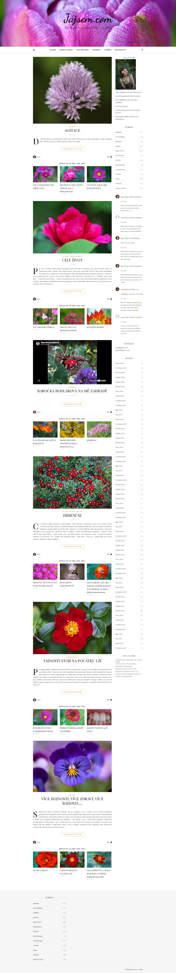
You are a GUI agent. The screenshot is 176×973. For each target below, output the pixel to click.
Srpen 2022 (120, 587)
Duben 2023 (120, 550)
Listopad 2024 (121, 461)
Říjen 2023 (119, 522)
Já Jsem (53, 50)
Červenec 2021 (121, 648)
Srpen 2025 (120, 419)
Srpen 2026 (120, 363)
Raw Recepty (120, 50)
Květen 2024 (120, 489)
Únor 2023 (119, 559)
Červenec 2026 (121, 368)
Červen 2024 (120, 485)
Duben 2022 (120, 606)
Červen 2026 (120, 373)
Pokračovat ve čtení (72, 149)
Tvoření (107, 50)
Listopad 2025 (121, 405)
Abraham (119, 132)
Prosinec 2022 (121, 569)
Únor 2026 (119, 391)
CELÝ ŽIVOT (72, 259)
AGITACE (72, 130)
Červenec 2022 (121, 592)
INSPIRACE (92, 440)
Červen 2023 (120, 541)
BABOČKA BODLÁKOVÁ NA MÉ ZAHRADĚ (72, 390)
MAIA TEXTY (120, 151)
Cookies (140, 969)
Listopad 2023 (121, 517)
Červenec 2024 (121, 480)
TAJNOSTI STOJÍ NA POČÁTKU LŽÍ (72, 660)
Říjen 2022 (119, 578)
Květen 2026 (120, 377)
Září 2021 (119, 639)
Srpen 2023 (120, 531)
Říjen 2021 (119, 634)
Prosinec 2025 (121, 401)
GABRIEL (119, 141)
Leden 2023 (120, 564)
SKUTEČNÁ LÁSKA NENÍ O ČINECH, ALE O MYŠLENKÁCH (71, 188)
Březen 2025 (120, 443)
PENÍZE (118, 160)
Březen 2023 (120, 555)
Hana (122, 218)
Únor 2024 (119, 503)
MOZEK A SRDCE (40, 870)
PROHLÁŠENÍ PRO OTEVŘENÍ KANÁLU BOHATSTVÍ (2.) (69, 443)
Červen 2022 (120, 597)
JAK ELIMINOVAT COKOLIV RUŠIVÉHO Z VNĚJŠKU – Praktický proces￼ (99, 873)
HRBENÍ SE (72, 515)
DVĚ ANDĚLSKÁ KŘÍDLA (43, 327)
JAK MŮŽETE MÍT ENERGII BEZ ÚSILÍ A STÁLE (129, 660)
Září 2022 (119, 583)
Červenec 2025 (121, 424)
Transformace (76, 256)
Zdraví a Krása (66, 50)
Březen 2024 (120, 499)
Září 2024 (119, 471)
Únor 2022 (119, 615)
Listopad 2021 (121, 629)
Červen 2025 (120, 429)
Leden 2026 (120, 396)
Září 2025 (119, 415)
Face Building (82, 50)
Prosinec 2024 (121, 457)
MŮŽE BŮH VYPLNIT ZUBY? (124, 669)
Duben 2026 (120, 382)
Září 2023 (119, 527)
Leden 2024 (120, 508)
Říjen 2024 (119, 466)
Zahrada (96, 50)
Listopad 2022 (121, 573)
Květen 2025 (120, 433)
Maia (38, 157)
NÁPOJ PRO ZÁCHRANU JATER (125, 671)
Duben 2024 (120, 494)
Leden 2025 (120, 452)
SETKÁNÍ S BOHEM (95, 327)
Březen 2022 (120, 611)
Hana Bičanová (125, 289)
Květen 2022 (120, 601)
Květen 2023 (120, 545)
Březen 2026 (120, 387)
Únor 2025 (119, 447)
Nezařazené (120, 155)
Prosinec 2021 (121, 625)
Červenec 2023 (121, 536)
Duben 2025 (120, 438)
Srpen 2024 (120, 475)
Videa (117, 179)
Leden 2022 (120, 620)
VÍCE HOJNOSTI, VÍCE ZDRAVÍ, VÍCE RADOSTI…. (72, 801)
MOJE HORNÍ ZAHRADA (132, 197)
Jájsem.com (88, 18)
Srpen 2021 (120, 643)
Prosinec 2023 (121, 513)
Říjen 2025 (119, 410)
